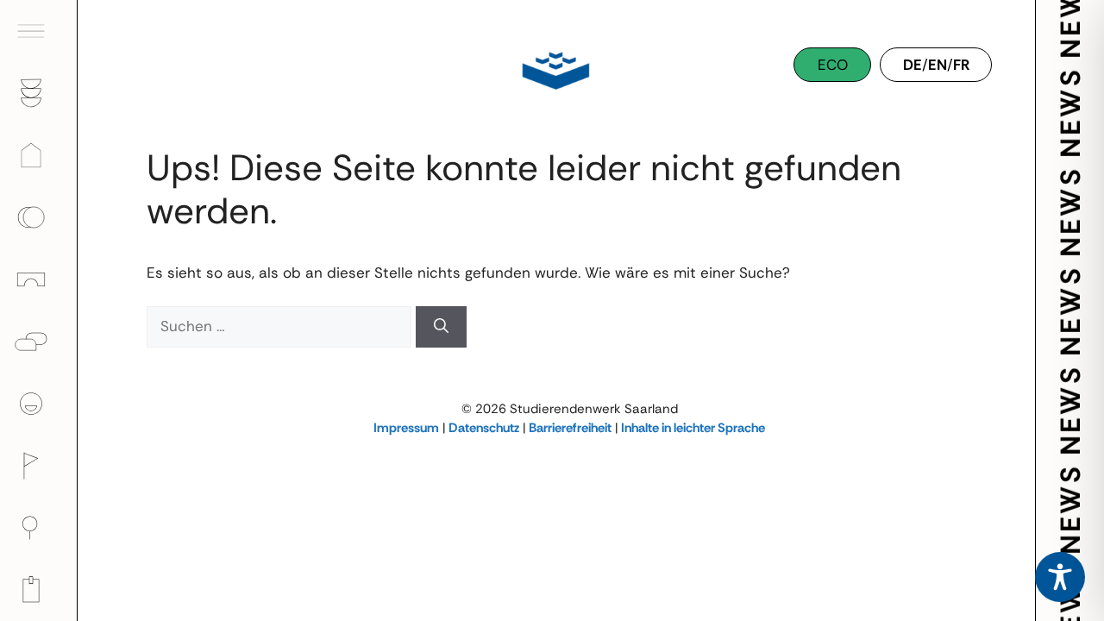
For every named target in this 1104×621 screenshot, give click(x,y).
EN (937, 64)
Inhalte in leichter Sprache (693, 427)
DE (912, 64)
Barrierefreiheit (570, 427)
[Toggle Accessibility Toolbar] (1060, 577)
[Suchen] (441, 327)
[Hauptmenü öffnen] (39, 31)
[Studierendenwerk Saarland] (552, 69)
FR (961, 64)
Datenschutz (483, 427)
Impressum (406, 427)
